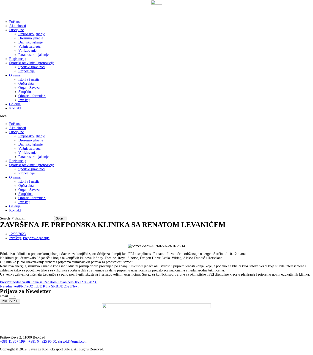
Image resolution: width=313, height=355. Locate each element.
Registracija (17, 59)
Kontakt (15, 108)
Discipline (16, 30)
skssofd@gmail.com (72, 341)
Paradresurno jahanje (33, 55)
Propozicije (26, 71)
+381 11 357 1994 (13, 341)
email (4, 296)
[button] (156, 116)
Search (5, 218)
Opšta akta (26, 83)
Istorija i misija (28, 79)
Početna (15, 22)
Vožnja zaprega (29, 46)
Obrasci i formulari (32, 96)
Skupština (25, 92)
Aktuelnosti (17, 26)
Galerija (15, 104)
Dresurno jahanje (30, 38)
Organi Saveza (29, 87)
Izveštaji (24, 100)
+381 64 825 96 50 (42, 341)
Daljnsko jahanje (30, 42)
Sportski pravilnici (31, 67)
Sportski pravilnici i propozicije (31, 63)
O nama (15, 75)
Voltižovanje (27, 50)
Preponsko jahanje (31, 34)
